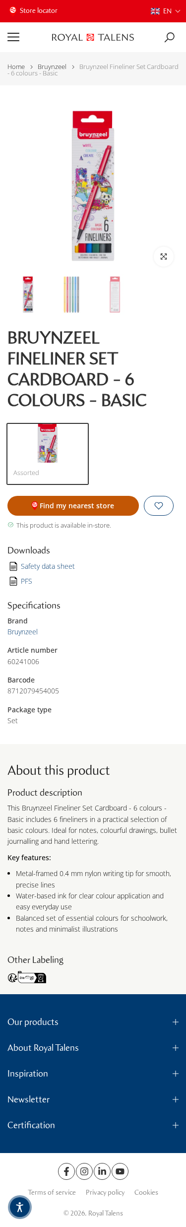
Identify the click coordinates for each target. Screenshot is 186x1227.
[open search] (169, 37)
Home (16, 67)
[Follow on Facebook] (66, 1171)
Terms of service (52, 1192)
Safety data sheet (48, 566)
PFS (26, 581)
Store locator (39, 10)
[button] (166, 11)
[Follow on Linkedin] (102, 1171)
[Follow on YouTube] (120, 1171)
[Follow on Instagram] (84, 1171)
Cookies (146, 1192)
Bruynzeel (52, 67)
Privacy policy (105, 1192)
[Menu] (26, 37)
